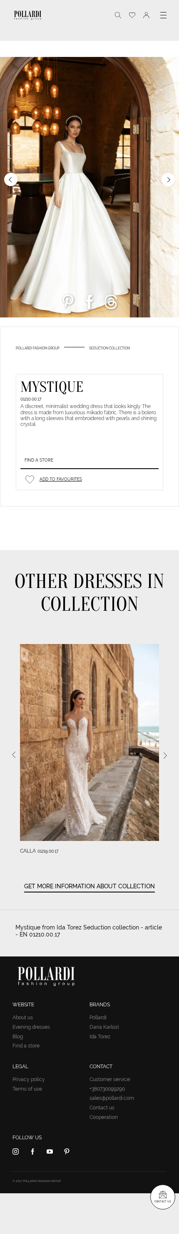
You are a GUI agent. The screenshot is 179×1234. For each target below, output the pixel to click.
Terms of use (27, 1089)
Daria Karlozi (104, 1027)
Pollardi (98, 1017)
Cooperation (104, 1117)
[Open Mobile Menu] (163, 15)
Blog (17, 1037)
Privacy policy (28, 1079)
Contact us (102, 1108)
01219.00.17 (47, 851)
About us (22, 1017)
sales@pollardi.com (112, 1098)
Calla (28, 851)
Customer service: (110, 1079)
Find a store (39, 460)
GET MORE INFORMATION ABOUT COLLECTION (89, 886)
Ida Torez (100, 1037)
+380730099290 (107, 1089)
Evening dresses (31, 1027)
